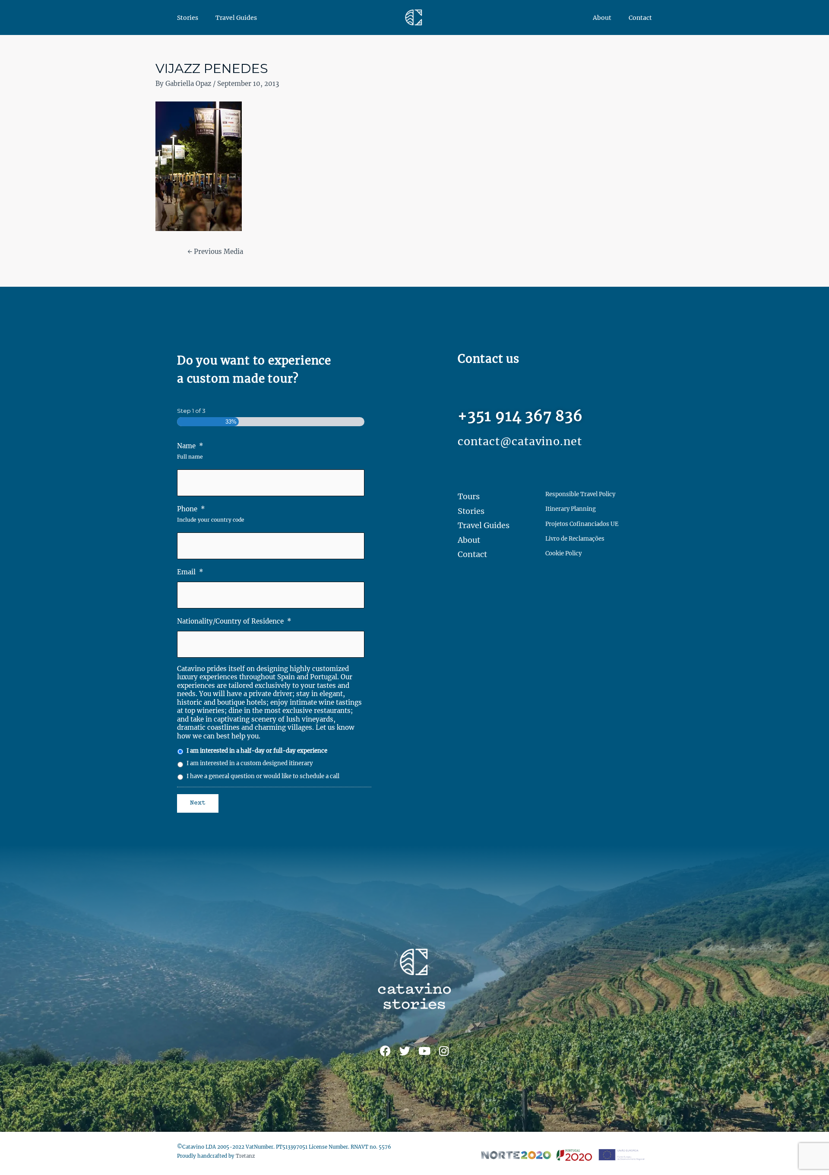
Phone (191, 509)
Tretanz (245, 1156)
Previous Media (215, 251)
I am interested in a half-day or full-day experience (257, 750)
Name (190, 446)
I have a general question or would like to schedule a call (263, 776)
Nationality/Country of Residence (234, 621)
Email (190, 572)
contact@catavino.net (520, 441)
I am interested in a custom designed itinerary (250, 763)
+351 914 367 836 (520, 416)
